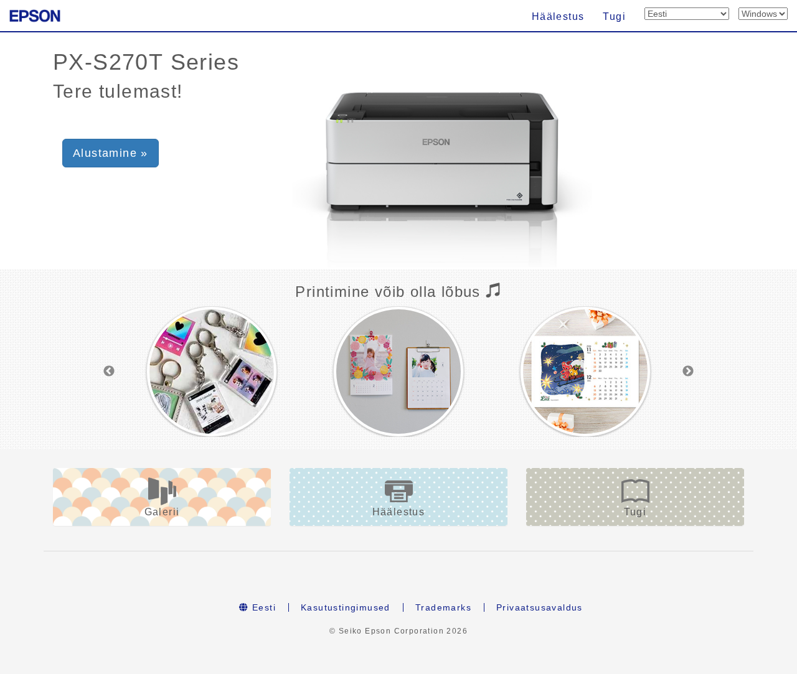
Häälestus (558, 16)
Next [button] (688, 371)
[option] (211, 371)
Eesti (262, 607)
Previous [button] (109, 371)
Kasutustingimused (345, 607)
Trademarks (443, 607)
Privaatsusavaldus (539, 607)
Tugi (614, 16)
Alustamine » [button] (110, 153)
